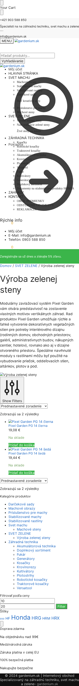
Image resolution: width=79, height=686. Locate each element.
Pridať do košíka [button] (21, 445)
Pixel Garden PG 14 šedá (26, 453)
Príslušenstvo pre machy (27, 512)
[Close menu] (1, 2)
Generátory (26, 559)
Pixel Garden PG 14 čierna (27, 426)
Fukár (21, 554)
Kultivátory (25, 571)
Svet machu (17, 525)
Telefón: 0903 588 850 (26, 239)
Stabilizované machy (25, 517)
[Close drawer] (1, 12)
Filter (62, 606)
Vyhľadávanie (12, 61)
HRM (46, 618)
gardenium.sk (47, 684)
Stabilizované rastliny (25, 521)
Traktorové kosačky (33, 584)
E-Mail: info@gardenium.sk (29, 235)
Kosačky (23, 563)
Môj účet (15, 69)
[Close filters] (1, 623)
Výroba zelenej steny (33, 538)
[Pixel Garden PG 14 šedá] (43, 449)
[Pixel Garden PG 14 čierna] (43, 421)
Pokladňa (15, 144)
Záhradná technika (23, 542)
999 (2, 618)
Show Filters (12, 401)
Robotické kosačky (32, 579)
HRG (36, 618)
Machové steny (29, 529)
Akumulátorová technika (36, 546)
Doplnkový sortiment (34, 550)
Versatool (24, 588)
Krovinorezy (26, 567)
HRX (55, 618)
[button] (6, 247)
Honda (21, 617)
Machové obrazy (21, 508)
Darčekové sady (21, 504)
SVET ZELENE (26, 266)
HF (7, 618)
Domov (6, 266)
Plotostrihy (25, 575)
